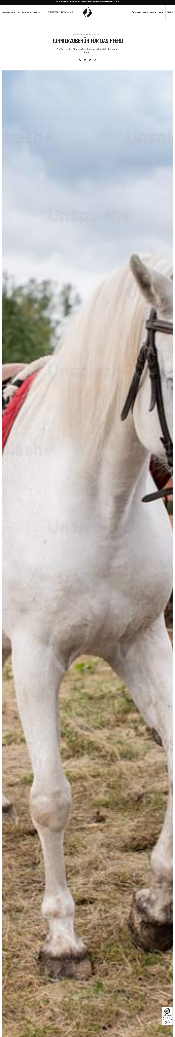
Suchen (138, 12)
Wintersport (7, 12)
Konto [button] (145, 12)
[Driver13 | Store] (87, 12)
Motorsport (53, 12)
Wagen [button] (170, 12)
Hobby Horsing (67, 12)
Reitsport (38, 12)
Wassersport (23, 12)
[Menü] (171, 1008)
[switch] (167, 1022)
